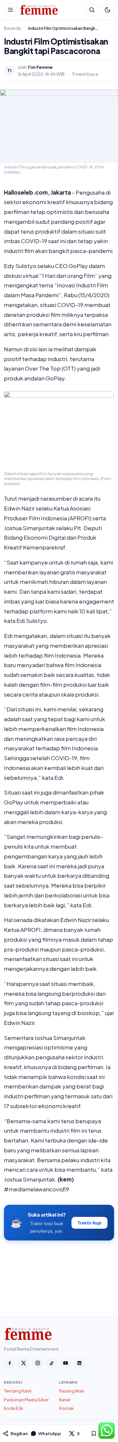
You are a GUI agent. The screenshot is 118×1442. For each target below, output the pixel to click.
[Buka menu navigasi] (10, 9)
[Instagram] (38, 1363)
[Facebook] (10, 1363)
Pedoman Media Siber (26, 1399)
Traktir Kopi (89, 1222)
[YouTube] (65, 1363)
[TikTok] (51, 1363)
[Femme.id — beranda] (51, 10)
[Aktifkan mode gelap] (107, 9)
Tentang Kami (17, 1391)
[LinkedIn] (79, 1363)
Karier (64, 1399)
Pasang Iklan (72, 1391)
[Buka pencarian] (91, 9)
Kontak (66, 1408)
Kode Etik (13, 1408)
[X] (24, 1363)
